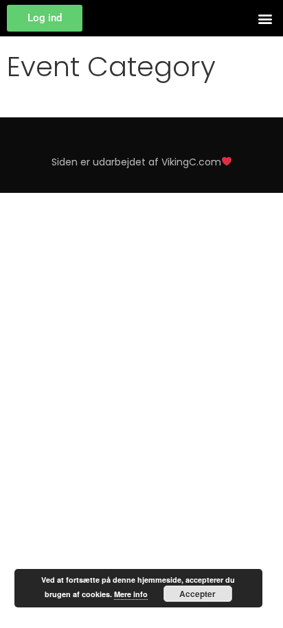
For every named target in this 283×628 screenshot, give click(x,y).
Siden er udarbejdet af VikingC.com (136, 162)
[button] (264, 18)
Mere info (131, 594)
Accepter (197, 594)
